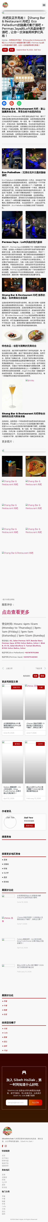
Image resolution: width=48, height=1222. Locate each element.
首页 (3, 1156)
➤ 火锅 (4, 1028)
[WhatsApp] (19, 103)
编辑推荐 (5, 1166)
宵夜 (3, 1204)
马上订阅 (35, 1102)
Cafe (4, 1206)
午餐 (3, 1199)
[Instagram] (5, 1146)
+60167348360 (30, 657)
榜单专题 (5, 1161)
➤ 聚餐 (4, 1037)
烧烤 (3, 1214)
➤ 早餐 (4, 1001)
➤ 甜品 (4, 1042)
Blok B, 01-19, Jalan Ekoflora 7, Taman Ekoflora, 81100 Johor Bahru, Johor (23, 645)
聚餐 (11, 50)
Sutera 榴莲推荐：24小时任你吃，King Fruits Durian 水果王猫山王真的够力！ (12, 790)
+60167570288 (32, 652)
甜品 (3, 1211)
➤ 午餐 (4, 1005)
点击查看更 (13, 612)
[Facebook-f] (2, 1146)
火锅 (3, 1209)
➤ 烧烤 (4, 1046)
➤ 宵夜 (4, 1014)
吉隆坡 (6, 864)
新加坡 (6, 882)
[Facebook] (4, 103)
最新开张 (5, 1163)
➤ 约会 (4, 1050)
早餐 (3, 1196)
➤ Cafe (5, 1033)
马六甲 (6, 873)
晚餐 (5, 50)
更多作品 (29, 826)
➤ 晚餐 (4, 1010)
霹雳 (5, 877)
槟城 (5, 868)
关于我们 (5, 1158)
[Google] (11, 103)
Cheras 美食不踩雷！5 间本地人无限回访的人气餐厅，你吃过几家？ (35, 725)
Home (4, 40)
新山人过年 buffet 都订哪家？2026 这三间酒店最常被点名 (34, 789)
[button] (44, 5)
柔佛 (5, 860)
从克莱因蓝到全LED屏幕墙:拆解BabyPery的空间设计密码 (12, 725)
